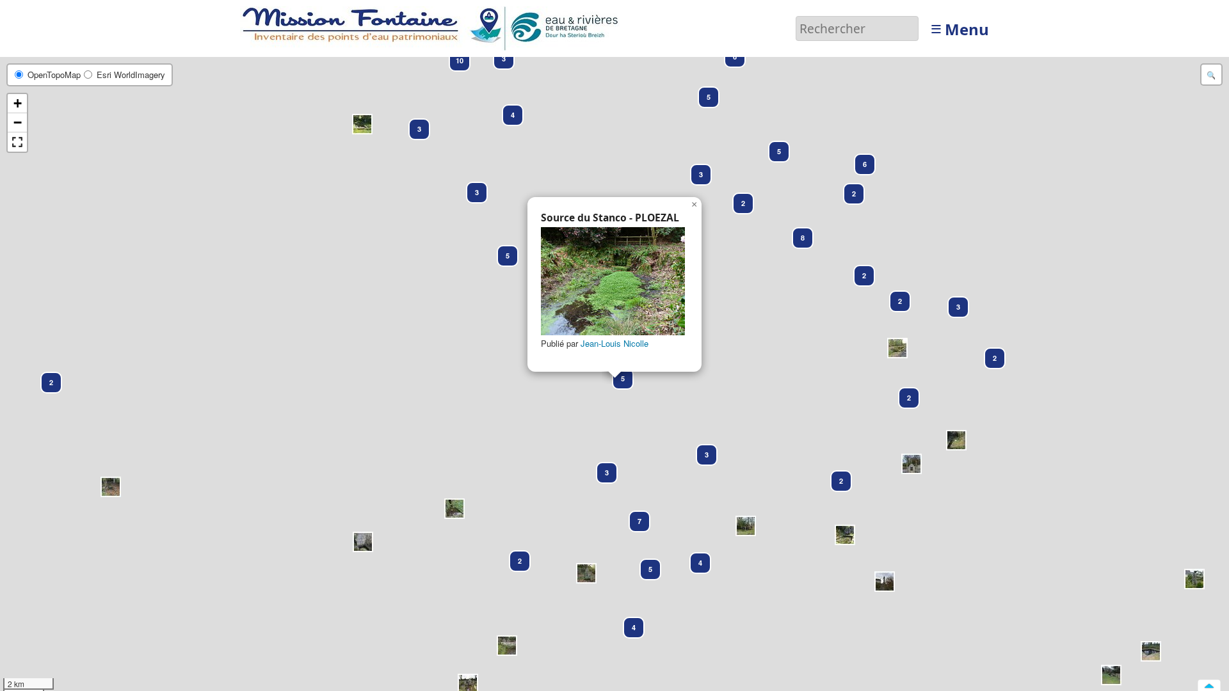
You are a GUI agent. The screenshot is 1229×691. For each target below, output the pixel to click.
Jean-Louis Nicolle (614, 343)
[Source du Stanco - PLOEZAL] (613, 281)
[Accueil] (433, 27)
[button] (1194, 579)
